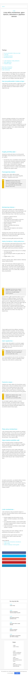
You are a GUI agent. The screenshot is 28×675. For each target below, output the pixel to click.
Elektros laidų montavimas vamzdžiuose (12, 541)
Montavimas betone (8, 57)
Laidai (14, 10)
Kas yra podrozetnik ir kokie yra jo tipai (12, 53)
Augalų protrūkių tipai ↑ (9, 152)
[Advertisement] (14, 33)
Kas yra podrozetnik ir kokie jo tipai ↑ (13, 81)
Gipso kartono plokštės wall (10, 440)
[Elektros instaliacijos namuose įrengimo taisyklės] (9, 653)
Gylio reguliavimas (8, 62)
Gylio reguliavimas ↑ (8, 341)
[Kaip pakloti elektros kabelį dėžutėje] (9, 665)
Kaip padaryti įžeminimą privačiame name (17, 660)
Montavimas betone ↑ (8, 207)
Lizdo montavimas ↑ (8, 509)
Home (3, 6)
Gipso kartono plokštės (7, 68)
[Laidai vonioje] (9, 647)
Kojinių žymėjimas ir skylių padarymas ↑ (13, 241)
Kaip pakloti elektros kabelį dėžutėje (17, 665)
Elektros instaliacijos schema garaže (11, 544)
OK (17, 673)
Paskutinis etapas (7, 63)
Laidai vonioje (7, 543)
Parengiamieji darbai (8, 56)
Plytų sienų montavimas (7, 67)
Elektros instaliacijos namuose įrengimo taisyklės (17, 654)
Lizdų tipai (6, 54)
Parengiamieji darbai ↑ (9, 172)
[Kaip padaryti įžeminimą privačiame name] (9, 659)
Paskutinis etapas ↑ (7, 382)
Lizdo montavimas (6, 69)
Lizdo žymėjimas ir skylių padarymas (11, 60)
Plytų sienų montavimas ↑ (10, 429)
